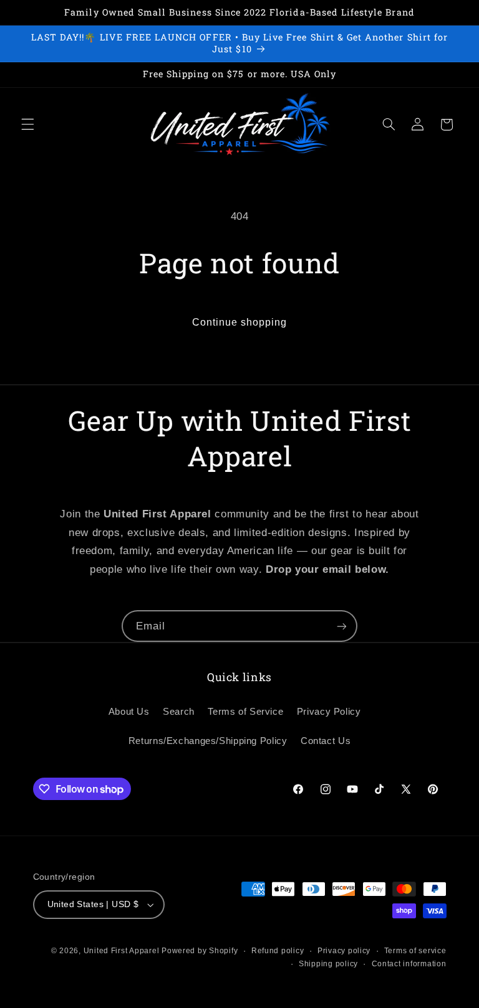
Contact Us (326, 741)
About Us (129, 712)
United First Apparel (123, 950)
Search (179, 712)
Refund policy (277, 950)
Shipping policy (328, 964)
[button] (27, 124)
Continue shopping (240, 322)
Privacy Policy (329, 712)
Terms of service (415, 950)
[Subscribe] (341, 626)
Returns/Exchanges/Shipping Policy (208, 741)
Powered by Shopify (200, 950)
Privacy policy (343, 950)
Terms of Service (245, 712)
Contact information (409, 964)
